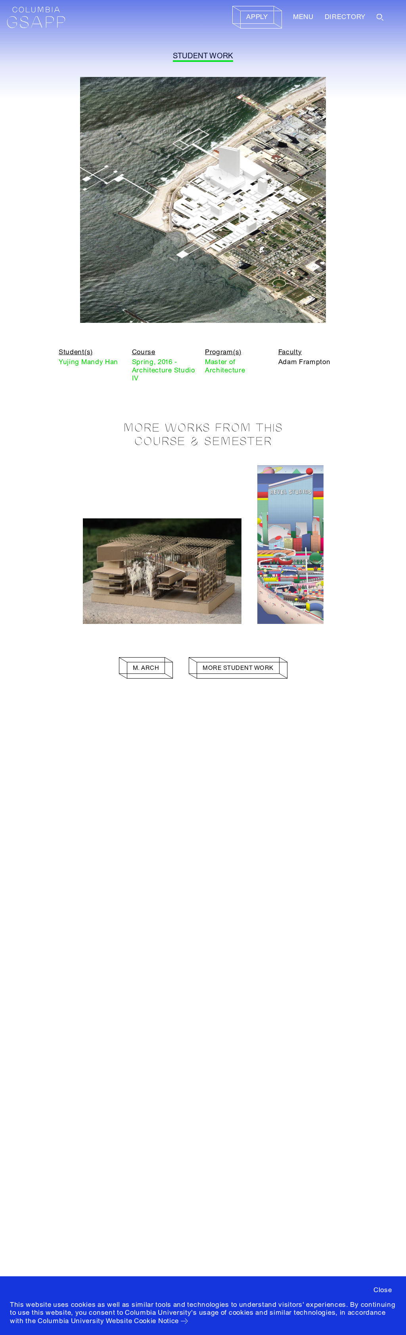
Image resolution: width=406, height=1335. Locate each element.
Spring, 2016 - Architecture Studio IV (163, 370)
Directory (345, 17)
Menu (303, 17)
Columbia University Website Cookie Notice (108, 1321)
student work (203, 56)
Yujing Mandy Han (88, 362)
